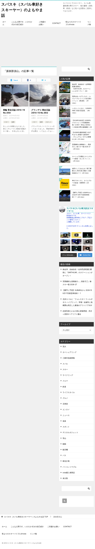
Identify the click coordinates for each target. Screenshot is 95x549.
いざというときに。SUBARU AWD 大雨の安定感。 (82, 110)
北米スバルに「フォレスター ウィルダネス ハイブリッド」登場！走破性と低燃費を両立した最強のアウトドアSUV (78, 302)
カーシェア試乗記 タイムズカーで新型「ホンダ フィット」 (82, 159)
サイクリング (68, 375)
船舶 (64, 444)
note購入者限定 (69, 472)
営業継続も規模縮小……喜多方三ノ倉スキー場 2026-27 (81, 146)
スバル (65, 364)
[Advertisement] (47, 45)
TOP (26, 517)
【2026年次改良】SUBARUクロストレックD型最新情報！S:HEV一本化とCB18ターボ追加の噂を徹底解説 (82, 123)
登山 (64, 438)
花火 (64, 346)
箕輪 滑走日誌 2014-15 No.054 (14, 111)
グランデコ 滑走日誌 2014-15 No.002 (40, 111)
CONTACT (56, 23)
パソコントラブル (69, 467)
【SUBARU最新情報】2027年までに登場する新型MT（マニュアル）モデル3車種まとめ (81, 135)
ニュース (66, 415)
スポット (48, 122)
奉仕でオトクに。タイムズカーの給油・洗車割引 (81, 183)
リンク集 (89, 23)
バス (64, 455)
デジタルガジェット (70, 432)
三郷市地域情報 (69, 358)
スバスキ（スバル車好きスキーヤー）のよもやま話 (22, 10)
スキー (6, 122)
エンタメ (66, 409)
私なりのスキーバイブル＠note (73, 23)
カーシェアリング (69, 352)
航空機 (65, 450)
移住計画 (66, 461)
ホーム (4, 23)
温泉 (13, 122)
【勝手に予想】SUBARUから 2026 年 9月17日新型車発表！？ (82, 195)
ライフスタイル (69, 392)
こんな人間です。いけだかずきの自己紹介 (21, 23)
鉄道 (64, 387)
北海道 (65, 404)
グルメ (65, 398)
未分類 (65, 478)
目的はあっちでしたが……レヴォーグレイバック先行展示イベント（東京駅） (81, 99)
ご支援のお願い (42, 23)
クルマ (65, 381)
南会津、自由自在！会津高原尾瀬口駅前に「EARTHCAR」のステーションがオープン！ (81, 87)
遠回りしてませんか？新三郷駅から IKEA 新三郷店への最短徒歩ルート (81, 171)
